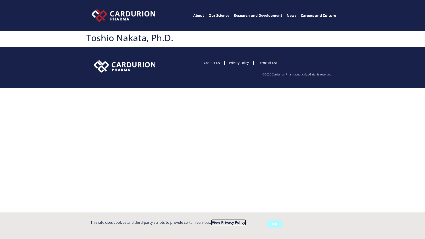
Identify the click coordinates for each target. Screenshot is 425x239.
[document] (212, 119)
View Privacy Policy (228, 222)
